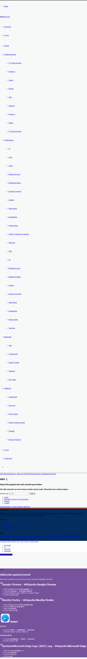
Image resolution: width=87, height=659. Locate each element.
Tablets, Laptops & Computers (18, 234)
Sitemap (7, 501)
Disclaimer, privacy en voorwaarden (16, 499)
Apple (8, 536)
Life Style (57, 536)
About (2, 536)
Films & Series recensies (16, 422)
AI (9, 149)
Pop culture (12, 380)
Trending (11, 431)
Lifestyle (7, 388)
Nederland (12, 539)
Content (29, 536)
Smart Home (12, 208)
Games (10, 80)
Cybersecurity (13, 354)
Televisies (11, 243)
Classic (21, 536)
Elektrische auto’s (14, 174)
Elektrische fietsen (14, 183)
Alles (10, 97)
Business (7, 336)
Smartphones (12, 217)
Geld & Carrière (13, 362)
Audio (10, 166)
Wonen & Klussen (14, 440)
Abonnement (12, 397)
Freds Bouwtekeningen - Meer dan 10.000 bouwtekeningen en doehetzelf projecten (28, 474)
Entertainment (10, 54)
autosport (11, 106)
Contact (6, 503)
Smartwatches (13, 225)
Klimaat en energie (14, 191)
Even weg (11, 405)
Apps (10, 157)
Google (39, 536)
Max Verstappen (70, 535)
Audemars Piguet (15, 536)
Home (6, 45)
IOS (48, 536)
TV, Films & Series (14, 63)
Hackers (45, 536)
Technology (9, 140)
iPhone (52, 536)
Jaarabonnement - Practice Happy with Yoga (15, 507)
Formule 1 (11, 71)
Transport (11, 371)
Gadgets (11, 200)
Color (25, 536)
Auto (10, 345)
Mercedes (4, 539)
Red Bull (17, 539)
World (31, 539)
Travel (24, 539)
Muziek (11, 89)
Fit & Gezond (13, 414)
